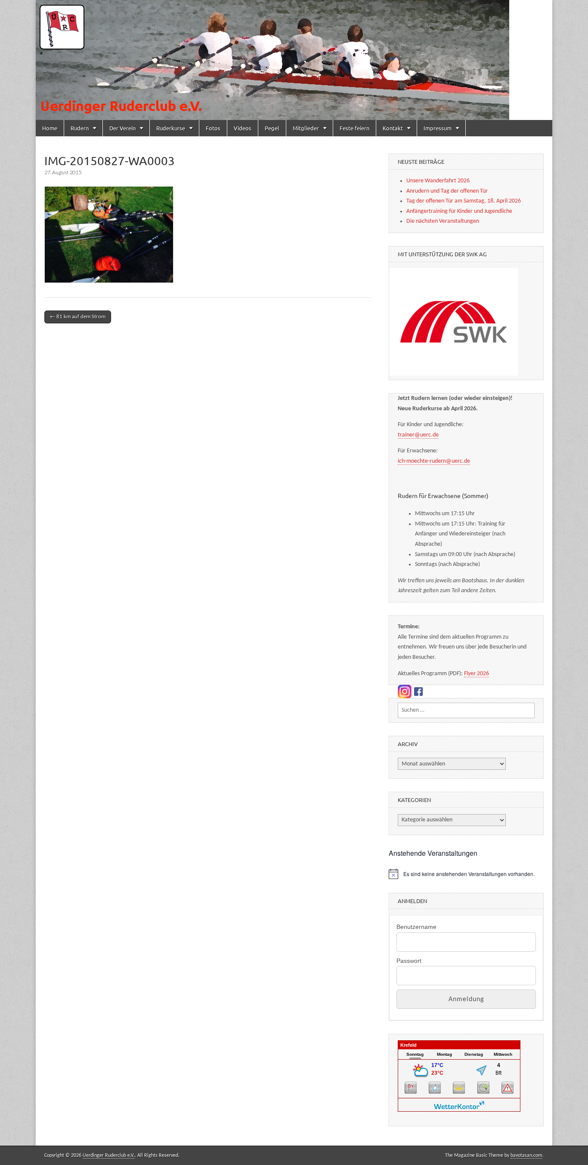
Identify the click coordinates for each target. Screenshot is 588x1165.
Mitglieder (306, 128)
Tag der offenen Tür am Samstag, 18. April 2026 (463, 201)
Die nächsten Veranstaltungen (442, 221)
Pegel (272, 128)
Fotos (213, 128)
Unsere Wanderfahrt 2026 (438, 181)
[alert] (466, 874)
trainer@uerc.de (418, 435)
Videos (242, 128)
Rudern (80, 128)
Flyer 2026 (476, 673)
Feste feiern (354, 128)
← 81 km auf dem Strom (77, 317)
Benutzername (416, 926)
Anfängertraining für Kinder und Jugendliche (459, 211)
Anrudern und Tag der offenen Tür (447, 191)
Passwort (408, 960)
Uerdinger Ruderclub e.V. (109, 1155)
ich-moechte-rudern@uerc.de (434, 461)
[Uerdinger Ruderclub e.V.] (294, 60)
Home (49, 128)
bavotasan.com (526, 1155)
